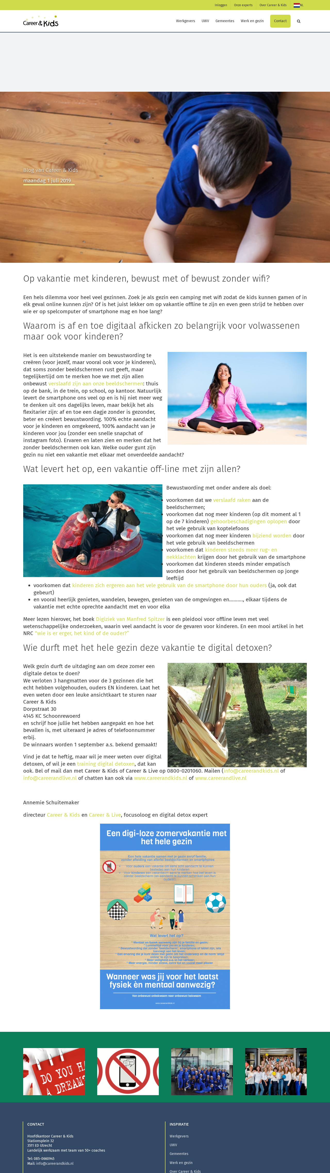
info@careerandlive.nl (50, 778)
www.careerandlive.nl (220, 778)
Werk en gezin (181, 1163)
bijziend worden (271, 535)
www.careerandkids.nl (160, 778)
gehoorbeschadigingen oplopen (248, 521)
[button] (298, 21)
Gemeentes (179, 1154)
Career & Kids (63, 815)
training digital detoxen (106, 764)
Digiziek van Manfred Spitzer (130, 619)
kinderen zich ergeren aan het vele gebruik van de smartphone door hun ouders (169, 585)
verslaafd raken (232, 500)
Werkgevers (179, 1136)
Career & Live (105, 815)
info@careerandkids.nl (251, 770)
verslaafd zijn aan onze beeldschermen (95, 383)
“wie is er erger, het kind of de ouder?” (83, 633)
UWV (173, 1145)
